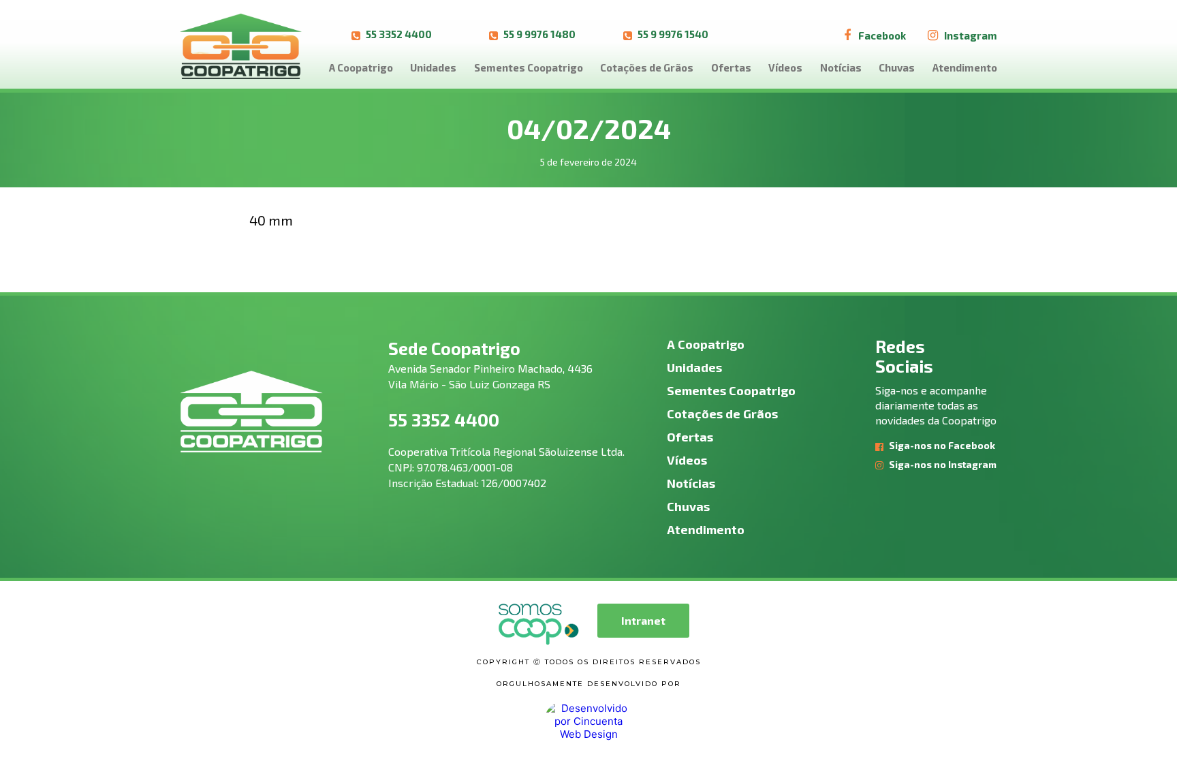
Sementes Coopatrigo (528, 67)
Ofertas (731, 67)
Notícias (841, 67)
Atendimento (964, 67)
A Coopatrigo (361, 67)
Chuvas (897, 67)
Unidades (433, 67)
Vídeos (785, 67)
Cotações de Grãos (646, 67)
